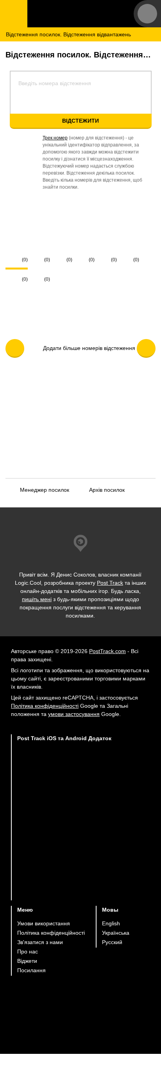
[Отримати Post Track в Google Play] (64, 793)
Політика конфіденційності (45, 706)
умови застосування (74, 714)
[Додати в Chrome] (64, 824)
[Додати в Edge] (64, 885)
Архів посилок (107, 490)
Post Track (110, 583)
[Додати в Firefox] (64, 854)
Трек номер (55, 138)
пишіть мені (37, 599)
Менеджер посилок (44, 490)
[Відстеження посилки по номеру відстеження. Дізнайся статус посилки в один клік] (76, 13)
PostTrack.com (107, 651)
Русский (112, 942)
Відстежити (80, 121)
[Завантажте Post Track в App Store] (64, 763)
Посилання (31, 970)
